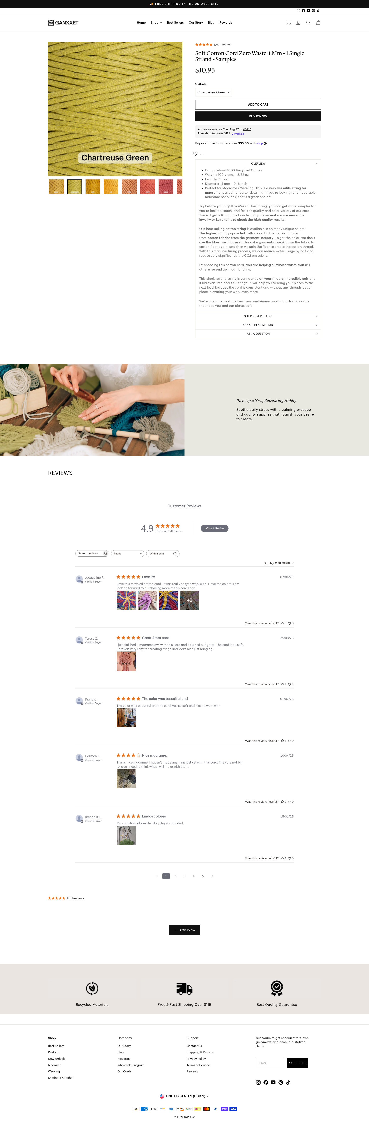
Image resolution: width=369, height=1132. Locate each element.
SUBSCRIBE (297, 1063)
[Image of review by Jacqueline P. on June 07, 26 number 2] (147, 600)
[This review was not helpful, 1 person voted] (289, 684)
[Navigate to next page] (212, 876)
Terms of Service (198, 1065)
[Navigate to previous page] (156, 876)
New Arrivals (56, 1058)
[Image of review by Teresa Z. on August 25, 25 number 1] (126, 661)
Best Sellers (175, 22)
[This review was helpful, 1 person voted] (282, 684)
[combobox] (127, 553)
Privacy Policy (196, 1058)
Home (141, 22)
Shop (155, 22)
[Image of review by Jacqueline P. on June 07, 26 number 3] (168, 600)
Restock (53, 1052)
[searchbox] (89, 553)
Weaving (54, 1071)
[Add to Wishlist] (199, 152)
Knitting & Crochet (60, 1077)
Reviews (192, 1071)
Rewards (225, 22)
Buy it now (258, 116)
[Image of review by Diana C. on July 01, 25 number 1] (126, 717)
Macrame (54, 1065)
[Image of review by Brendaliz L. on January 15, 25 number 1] (126, 835)
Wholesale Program (131, 1065)
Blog (211, 22)
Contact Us (194, 1045)
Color (200, 83)
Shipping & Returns (200, 1052)
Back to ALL (187, 930)
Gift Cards (124, 1071)
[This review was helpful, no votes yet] (282, 623)
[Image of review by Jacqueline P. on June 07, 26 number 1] (126, 600)
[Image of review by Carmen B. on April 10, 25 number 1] (126, 778)
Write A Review (214, 528)
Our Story (196, 22)
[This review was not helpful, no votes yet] (289, 623)
